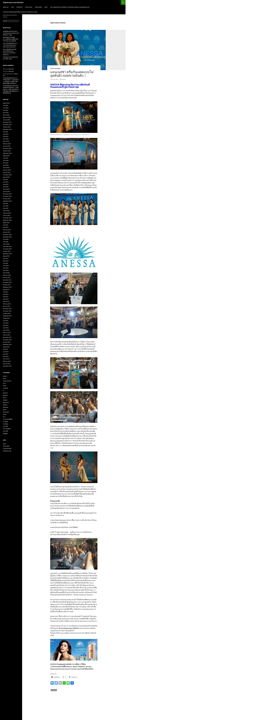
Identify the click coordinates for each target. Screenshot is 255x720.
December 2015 (7, 337)
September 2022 (7, 201)
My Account (28, 7)
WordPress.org (7, 451)
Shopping (5, 407)
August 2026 (6, 103)
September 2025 (7, 129)
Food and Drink (7, 381)
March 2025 (6, 141)
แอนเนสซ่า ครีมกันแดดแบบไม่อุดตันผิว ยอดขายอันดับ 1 (72, 73)
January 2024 (6, 172)
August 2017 (6, 289)
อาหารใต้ (5, 431)
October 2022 (6, 198)
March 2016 (6, 330)
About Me (5, 7)
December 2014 (7, 366)
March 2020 (6, 244)
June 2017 (5, 294)
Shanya (63, 79)
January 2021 (6, 232)
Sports (4, 409)
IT (3, 390)
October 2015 (6, 342)
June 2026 (5, 108)
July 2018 (5, 263)
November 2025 (7, 124)
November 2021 (7, 218)
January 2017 (6, 306)
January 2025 (6, 146)
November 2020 (7, 234)
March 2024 (6, 167)
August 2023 (6, 177)
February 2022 (7, 213)
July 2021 (5, 225)
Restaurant (6, 402)
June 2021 (5, 227)
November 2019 (7, 249)
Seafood (5, 405)
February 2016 (7, 332)
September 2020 (7, 237)
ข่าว (4, 417)
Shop (46, 7)
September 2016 (7, 316)
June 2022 (5, 206)
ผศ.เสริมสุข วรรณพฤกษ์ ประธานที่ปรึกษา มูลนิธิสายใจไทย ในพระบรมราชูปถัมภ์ (10, 39)
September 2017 (7, 287)
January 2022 (6, 215)
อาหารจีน (5, 426)
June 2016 (5, 323)
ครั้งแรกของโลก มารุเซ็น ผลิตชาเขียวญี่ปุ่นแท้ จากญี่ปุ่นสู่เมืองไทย (11, 91)
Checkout (19, 7)
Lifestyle (5, 400)
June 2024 (5, 160)
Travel (4, 414)
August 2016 (6, 318)
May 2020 (5, 241)
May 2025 (5, 136)
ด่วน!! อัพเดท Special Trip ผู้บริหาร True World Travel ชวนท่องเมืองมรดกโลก (70, 7)
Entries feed (6, 446)
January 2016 (6, 335)
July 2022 (5, 203)
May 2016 (5, 325)
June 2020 (5, 239)
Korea (4, 397)
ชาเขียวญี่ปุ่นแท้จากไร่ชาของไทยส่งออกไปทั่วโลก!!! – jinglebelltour (11, 87)
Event (52, 68)
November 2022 (7, 196)
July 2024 (5, 158)
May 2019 (5, 258)
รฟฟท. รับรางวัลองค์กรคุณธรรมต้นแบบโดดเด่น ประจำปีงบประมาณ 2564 (20, 12)
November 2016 (7, 311)
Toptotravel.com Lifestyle (13, 2)
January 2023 (6, 191)
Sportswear (6, 412)
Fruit (4, 383)
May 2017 (5, 296)
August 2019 (6, 256)
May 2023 (5, 184)
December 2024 (7, 148)
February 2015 (7, 361)
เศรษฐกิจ (5, 433)
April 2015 (6, 356)
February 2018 (7, 275)
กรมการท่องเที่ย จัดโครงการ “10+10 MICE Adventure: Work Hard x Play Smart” (10, 45)
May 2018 (5, 268)
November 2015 (7, 339)
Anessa (54, 690)
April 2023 (6, 186)
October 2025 (6, 127)
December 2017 (7, 280)
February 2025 (7, 143)
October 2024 (6, 151)
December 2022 (7, 194)
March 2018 (6, 272)
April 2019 (6, 261)
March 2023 (6, 189)
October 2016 (6, 313)
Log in (4, 443)
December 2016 (7, 308)
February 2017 (7, 304)
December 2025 (7, 122)
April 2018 (6, 270)
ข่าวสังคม (5, 421)
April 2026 (6, 112)
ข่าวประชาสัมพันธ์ (7, 419)
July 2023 (5, 179)
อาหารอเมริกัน (6, 428)
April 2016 (6, 327)
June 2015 (5, 351)
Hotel (4, 385)
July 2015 (5, 349)
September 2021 (7, 220)
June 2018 (5, 265)
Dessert (5, 376)
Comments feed (7, 448)
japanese (57, 68)
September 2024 (7, 153)
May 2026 (5, 110)
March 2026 (6, 115)
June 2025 (5, 134)
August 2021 (6, 222)
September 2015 (7, 344)
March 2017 (6, 301)
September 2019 (7, 253)
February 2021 (7, 229)
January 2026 (6, 120)
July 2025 (5, 131)
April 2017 (6, 299)
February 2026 (7, 117)
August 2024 (6, 155)
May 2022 (5, 208)
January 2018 (6, 277)
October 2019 (6, 251)
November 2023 (7, 174)
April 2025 (6, 139)
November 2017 (7, 282)
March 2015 (6, 359)
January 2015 (6, 363)
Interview (5, 388)
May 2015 (5, 354)
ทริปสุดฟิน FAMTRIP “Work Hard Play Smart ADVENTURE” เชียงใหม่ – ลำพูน (11, 33)
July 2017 (5, 292)
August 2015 (6, 347)
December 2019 (7, 246)
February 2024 (7, 170)
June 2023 (5, 182)
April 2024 (6, 165)
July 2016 (5, 320)
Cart (12, 7)
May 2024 (5, 163)
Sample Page (38, 7)
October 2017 (6, 284)
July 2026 (5, 105)
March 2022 (6, 210)
